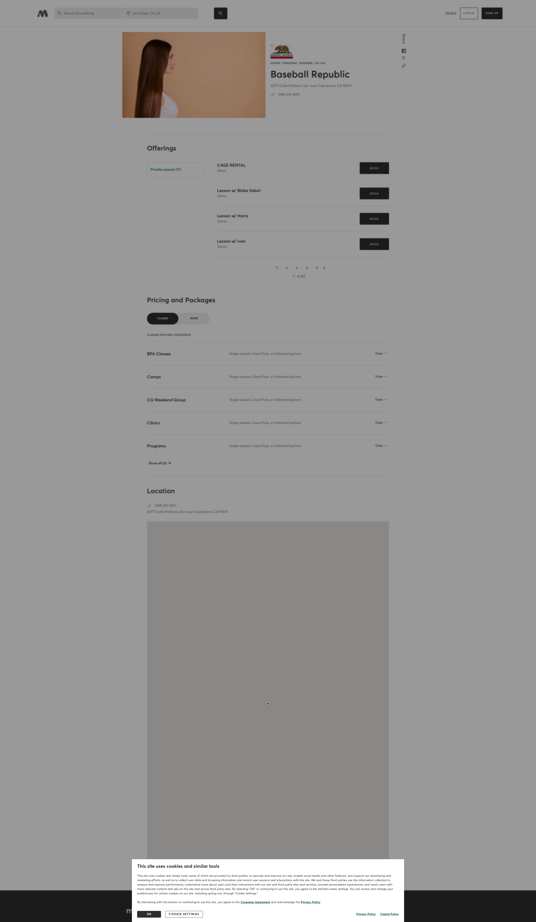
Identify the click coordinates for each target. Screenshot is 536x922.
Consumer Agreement (255, 902)
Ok (149, 914)
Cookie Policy (389, 914)
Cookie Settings (184, 914)
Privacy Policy (310, 902)
